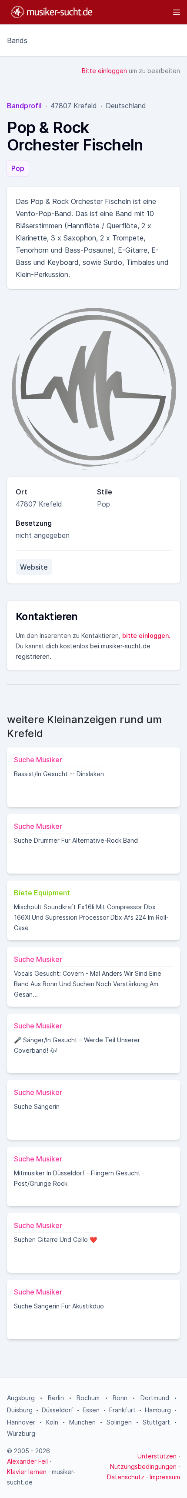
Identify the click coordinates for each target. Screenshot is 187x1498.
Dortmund (154, 1397)
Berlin (56, 1397)
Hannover (21, 1422)
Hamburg (158, 1410)
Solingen (119, 1422)
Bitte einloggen (104, 70)
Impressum (165, 1477)
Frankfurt (122, 1410)
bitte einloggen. (146, 635)
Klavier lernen (27, 1471)
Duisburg (20, 1410)
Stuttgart (156, 1422)
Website (34, 567)
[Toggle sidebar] (140, 12)
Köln (52, 1422)
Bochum (88, 1397)
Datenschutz (125, 1477)
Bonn (120, 1397)
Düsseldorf (57, 1410)
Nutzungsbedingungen (143, 1466)
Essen (91, 1410)
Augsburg (21, 1397)
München (82, 1422)
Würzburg (21, 1433)
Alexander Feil (27, 1461)
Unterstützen (157, 1456)
